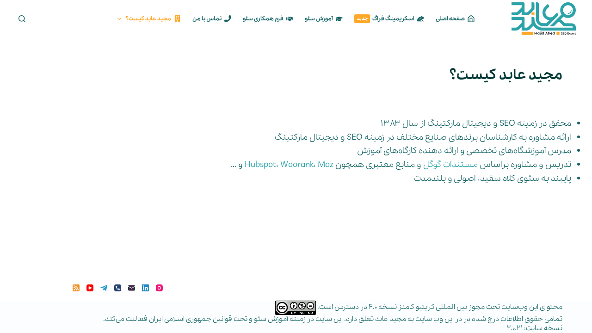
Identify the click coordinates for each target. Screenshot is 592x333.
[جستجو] (21, 18)
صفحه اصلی (450, 19)
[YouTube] (89, 287)
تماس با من (207, 19)
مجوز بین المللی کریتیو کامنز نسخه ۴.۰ (427, 307)
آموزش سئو (319, 19)
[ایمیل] (131, 287)
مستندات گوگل (450, 165)
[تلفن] (117, 287)
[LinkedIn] (145, 287)
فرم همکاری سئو (263, 19)
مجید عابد (390, 319)
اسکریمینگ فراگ (386, 19)
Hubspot (260, 165)
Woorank (297, 165)
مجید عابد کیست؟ (148, 19)
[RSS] (76, 287)
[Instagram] (159, 287)
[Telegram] (103, 287)
